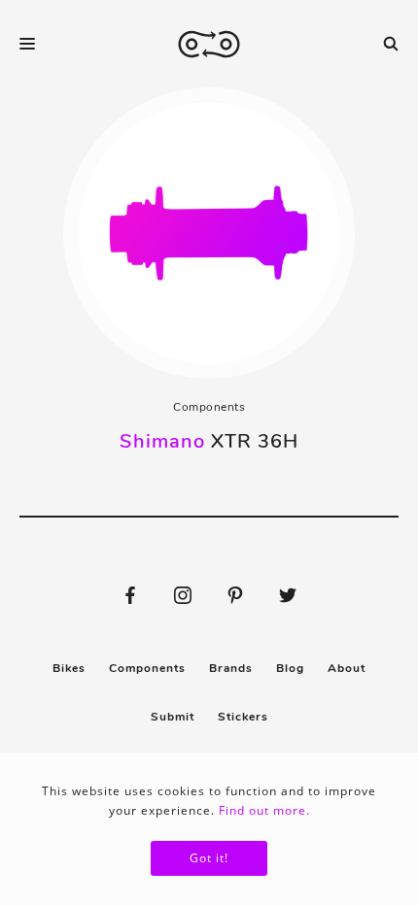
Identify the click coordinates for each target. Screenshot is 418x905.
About (347, 668)
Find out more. (264, 810)
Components (209, 407)
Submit (172, 716)
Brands (231, 668)
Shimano (162, 441)
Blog (290, 668)
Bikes (69, 668)
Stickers (243, 716)
